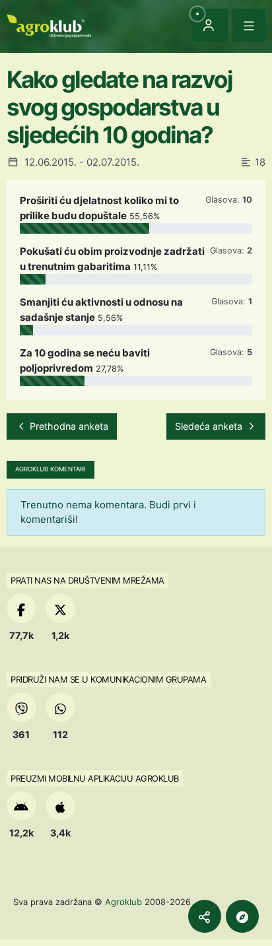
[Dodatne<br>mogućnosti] (242, 916)
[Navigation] (248, 25)
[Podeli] (204, 916)
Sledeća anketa (210, 426)
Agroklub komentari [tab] (50, 469)
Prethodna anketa (67, 426)
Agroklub (123, 901)
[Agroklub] (49, 25)
